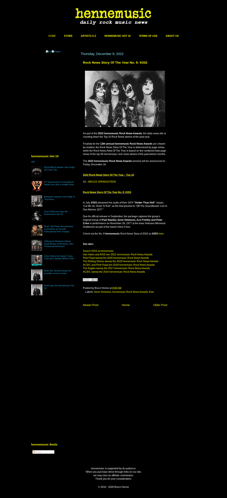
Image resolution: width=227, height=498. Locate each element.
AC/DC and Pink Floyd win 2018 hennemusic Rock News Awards (119, 265)
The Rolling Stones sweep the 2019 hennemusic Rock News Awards (120, 261)
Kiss (151, 292)
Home (126, 305)
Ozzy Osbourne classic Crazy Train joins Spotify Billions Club (59, 257)
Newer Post (90, 305)
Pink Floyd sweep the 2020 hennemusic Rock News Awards (116, 258)
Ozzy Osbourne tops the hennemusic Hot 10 (56, 212)
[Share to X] (90, 279)
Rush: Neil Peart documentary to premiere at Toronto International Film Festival (58, 229)
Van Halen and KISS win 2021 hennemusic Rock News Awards (117, 254)
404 (33, 161)
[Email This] (84, 279)
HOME (52, 36)
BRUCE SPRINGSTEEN (102, 181)
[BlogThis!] (87, 279)
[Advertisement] (54, 81)
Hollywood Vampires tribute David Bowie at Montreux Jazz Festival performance (59, 244)
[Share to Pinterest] (96, 279)
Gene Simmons (102, 292)
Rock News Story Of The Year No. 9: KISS (115, 62)
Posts (38, 452)
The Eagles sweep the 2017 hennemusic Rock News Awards (116, 268)
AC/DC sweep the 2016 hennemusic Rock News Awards (114, 271)
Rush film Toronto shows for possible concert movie (57, 271)
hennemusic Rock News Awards (130, 292)
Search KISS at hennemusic (98, 251)
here (161, 233)
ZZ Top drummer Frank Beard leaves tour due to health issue (59, 183)
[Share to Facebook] (93, 279)
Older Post (160, 305)
